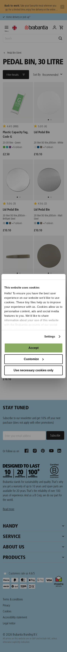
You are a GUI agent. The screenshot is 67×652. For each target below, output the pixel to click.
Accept (33, 347)
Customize (31, 359)
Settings (49, 336)
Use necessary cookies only (33, 370)
